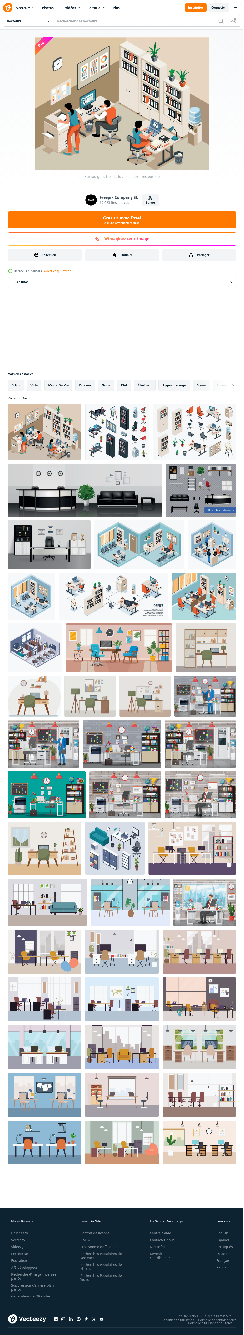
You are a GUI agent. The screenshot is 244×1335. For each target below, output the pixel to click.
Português (221, 1247)
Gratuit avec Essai (120, 220)
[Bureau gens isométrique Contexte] (44, 432)
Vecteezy (18, 1240)
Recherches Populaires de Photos (99, 1266)
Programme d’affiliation (97, 1247)
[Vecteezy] (7, 7)
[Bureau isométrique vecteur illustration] (204, 596)
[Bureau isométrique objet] (31, 596)
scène (201, 385)
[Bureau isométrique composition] (139, 544)
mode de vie (58, 385)
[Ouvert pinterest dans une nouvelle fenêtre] (79, 1319)
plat (124, 385)
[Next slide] (225, 385)
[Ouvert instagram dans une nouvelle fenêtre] (63, 1319)
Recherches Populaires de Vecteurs (99, 1255)
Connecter (215, 7)
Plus (116, 7)
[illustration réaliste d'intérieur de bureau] (85, 490)
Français (220, 1260)
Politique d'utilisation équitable (207, 1323)
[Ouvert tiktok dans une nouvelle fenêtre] (86, 1319)
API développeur (24, 1267)
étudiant (145, 385)
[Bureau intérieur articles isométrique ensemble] (194, 432)
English (219, 1233)
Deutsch (219, 1253)
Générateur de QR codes (30, 1296)
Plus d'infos (20, 282)
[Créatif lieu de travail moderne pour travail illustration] (192, 848)
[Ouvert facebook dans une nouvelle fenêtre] (56, 1319)
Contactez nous (159, 1240)
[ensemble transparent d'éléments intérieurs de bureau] (201, 490)
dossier (85, 385)
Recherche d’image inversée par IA (26, 1276)
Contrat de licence (93, 1233)
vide (34, 385)
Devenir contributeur (157, 1255)
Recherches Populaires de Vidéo (99, 1277)
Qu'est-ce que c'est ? (57, 271)
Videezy (17, 1247)
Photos (48, 7)
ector (15, 385)
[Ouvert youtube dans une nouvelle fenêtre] (101, 1319)
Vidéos (70, 7)
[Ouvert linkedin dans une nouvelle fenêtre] (71, 1319)
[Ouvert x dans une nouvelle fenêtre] (94, 1319)
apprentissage (174, 385)
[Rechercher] (217, 21)
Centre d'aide (157, 1233)
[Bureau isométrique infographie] (113, 596)
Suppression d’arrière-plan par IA (32, 1287)
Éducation (19, 1260)
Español (219, 1240)
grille (106, 385)
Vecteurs (23, 7)
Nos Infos (154, 1247)
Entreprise (19, 1253)
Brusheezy (19, 1233)
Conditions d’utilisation (174, 1319)
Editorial (94, 7)
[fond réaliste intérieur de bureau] (49, 544)
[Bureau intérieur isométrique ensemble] (117, 432)
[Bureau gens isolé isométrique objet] (212, 544)
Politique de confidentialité (214, 1319)
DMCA (83, 1240)
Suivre (148, 202)
